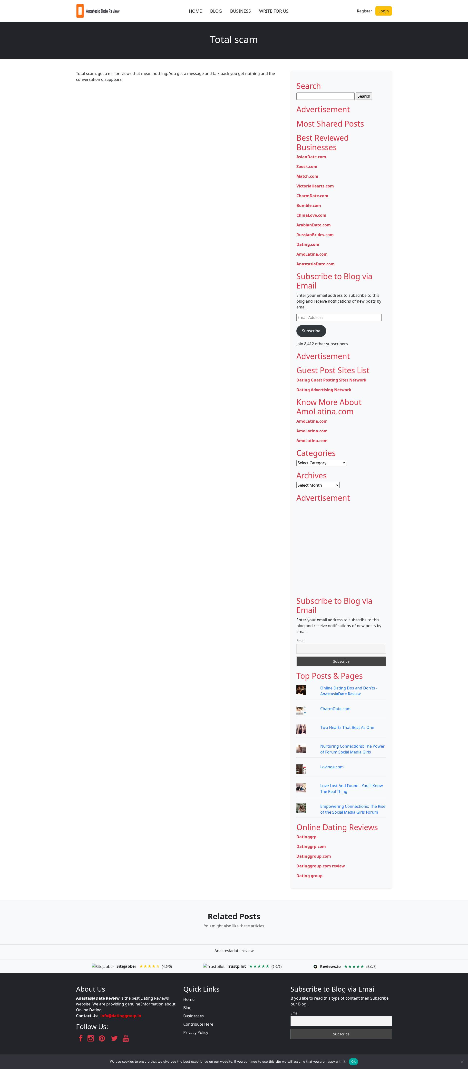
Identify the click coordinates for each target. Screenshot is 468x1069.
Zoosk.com (306, 166)
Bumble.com (308, 205)
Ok (353, 1061)
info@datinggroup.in (120, 1015)
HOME (195, 11)
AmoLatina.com (312, 254)
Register (364, 11)
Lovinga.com (332, 767)
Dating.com (307, 244)
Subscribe (311, 331)
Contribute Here (198, 1024)
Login (384, 11)
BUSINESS (240, 11)
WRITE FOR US (274, 11)
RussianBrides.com (315, 234)
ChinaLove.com (311, 215)
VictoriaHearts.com (315, 186)
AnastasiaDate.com (315, 264)
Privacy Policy (195, 1032)
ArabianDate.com (313, 225)
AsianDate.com (311, 156)
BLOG (216, 11)
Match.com (307, 176)
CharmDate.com (312, 195)
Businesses (193, 1016)
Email (300, 640)
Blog (187, 1007)
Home (189, 999)
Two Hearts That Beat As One (347, 727)
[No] (461, 1061)
